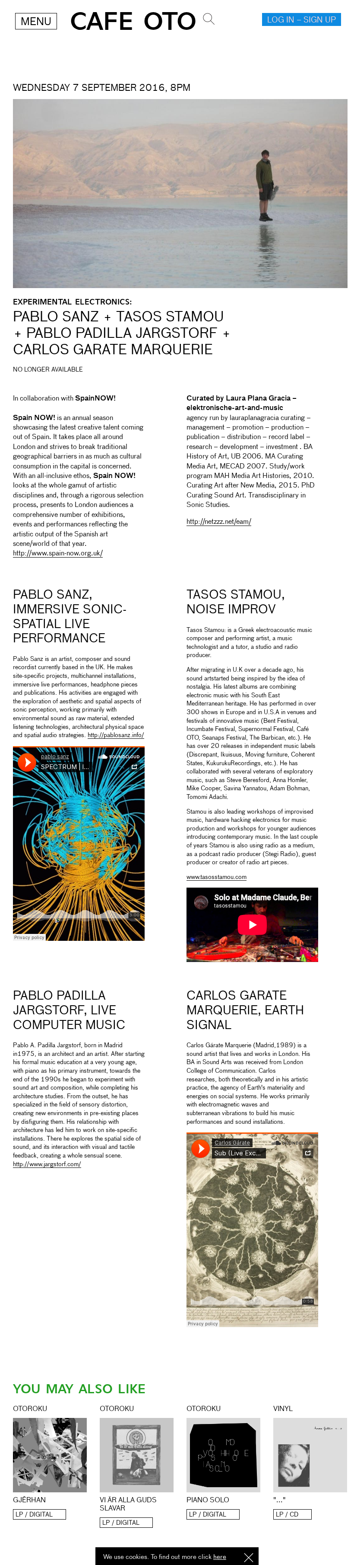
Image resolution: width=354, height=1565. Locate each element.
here (219, 1557)
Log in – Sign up (301, 20)
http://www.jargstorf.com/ (47, 1164)
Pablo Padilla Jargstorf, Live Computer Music (69, 1010)
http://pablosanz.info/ (116, 735)
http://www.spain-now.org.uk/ (58, 553)
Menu (36, 22)
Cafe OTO (133, 21)
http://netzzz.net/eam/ (218, 522)
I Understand (248, 1558)
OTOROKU (30, 1409)
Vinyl (283, 1409)
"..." (279, 1500)
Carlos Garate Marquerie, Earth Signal (245, 1010)
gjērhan (29, 1500)
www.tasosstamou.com (216, 877)
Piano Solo (207, 1500)
